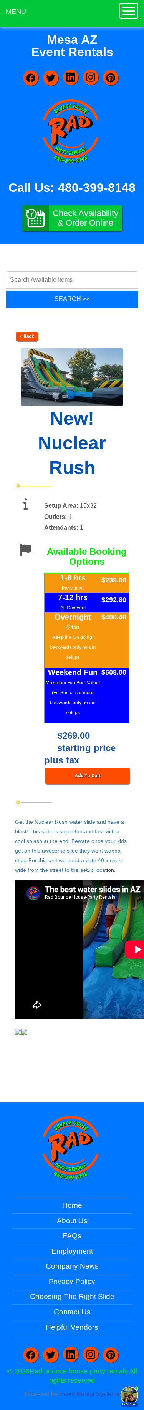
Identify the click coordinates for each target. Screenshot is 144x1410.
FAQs (72, 1236)
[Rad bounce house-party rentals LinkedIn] (70, 77)
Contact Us (72, 1312)
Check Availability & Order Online (85, 218)
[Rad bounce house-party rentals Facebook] (30, 78)
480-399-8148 (97, 188)
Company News (72, 1266)
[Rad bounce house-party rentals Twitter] (50, 78)
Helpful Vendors (72, 1327)
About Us (72, 1221)
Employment (72, 1251)
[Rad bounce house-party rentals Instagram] (90, 77)
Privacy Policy (72, 1281)
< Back (27, 336)
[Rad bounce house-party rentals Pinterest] (110, 77)
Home (72, 1205)
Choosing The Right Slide (72, 1296)
